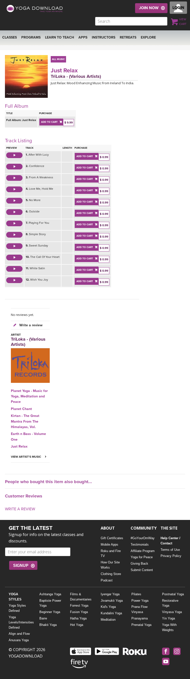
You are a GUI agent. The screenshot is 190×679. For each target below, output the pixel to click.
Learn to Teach (59, 37)
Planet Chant (21, 409)
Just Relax (64, 70)
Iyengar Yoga (110, 594)
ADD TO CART (49, 122)
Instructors (103, 37)
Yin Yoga (168, 618)
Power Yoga (139, 600)
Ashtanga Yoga (50, 594)
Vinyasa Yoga (172, 612)
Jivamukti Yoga (112, 600)
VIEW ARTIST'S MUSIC (26, 456)
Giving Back (139, 563)
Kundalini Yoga (111, 613)
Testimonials (140, 544)
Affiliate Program (143, 551)
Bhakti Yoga (48, 625)
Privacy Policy (171, 556)
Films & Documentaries (81, 596)
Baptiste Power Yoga (50, 603)
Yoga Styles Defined (17, 608)
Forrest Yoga (79, 605)
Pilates (136, 594)
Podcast (107, 580)
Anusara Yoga (19, 640)
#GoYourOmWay (143, 538)
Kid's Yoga (108, 607)
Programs (31, 37)
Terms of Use (170, 550)
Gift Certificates (112, 538)
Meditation (108, 619)
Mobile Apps (109, 544)
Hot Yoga (76, 625)
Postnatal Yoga (173, 594)
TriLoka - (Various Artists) (76, 76)
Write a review (30, 325)
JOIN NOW (149, 7)
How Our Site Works (110, 564)
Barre (43, 618)
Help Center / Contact (170, 540)
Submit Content (142, 570)
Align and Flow (19, 634)
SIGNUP (20, 565)
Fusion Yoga (79, 612)
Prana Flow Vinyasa (139, 609)
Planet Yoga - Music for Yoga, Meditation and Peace (29, 396)
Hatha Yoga (78, 618)
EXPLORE (148, 37)
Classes (9, 37)
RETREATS (128, 37)
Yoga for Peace (142, 557)
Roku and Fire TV (111, 553)
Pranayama (139, 618)
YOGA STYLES (15, 596)
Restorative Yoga (170, 603)
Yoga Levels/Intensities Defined (20, 622)
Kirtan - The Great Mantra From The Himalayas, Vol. (25, 421)
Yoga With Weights (169, 627)
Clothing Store (111, 574)
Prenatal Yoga (141, 625)
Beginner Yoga (49, 612)
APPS (82, 37)
